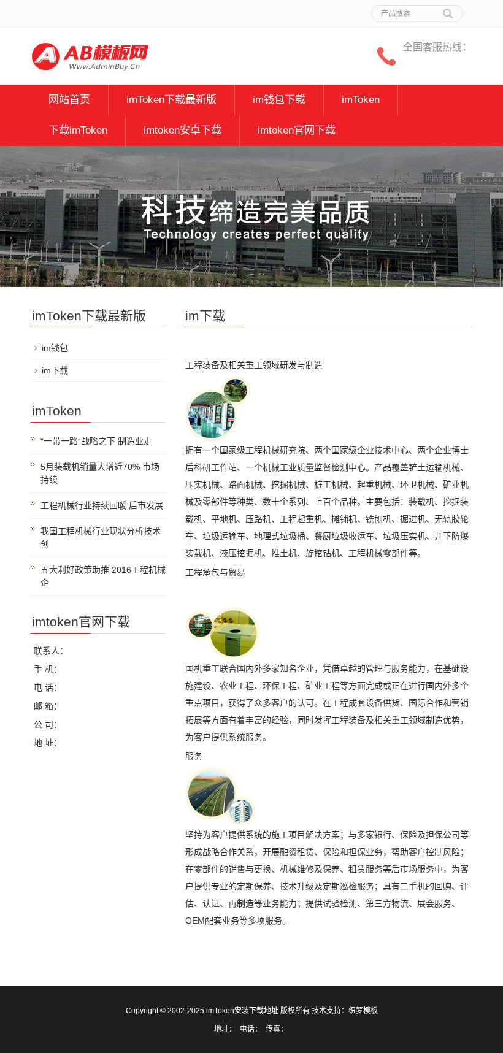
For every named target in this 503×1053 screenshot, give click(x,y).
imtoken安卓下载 (182, 130)
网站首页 (69, 99)
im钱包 (55, 348)
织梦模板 (363, 1010)
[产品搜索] (448, 9)
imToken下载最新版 (171, 99)
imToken (361, 99)
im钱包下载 (279, 99)
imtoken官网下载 (297, 130)
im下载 (55, 370)
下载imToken (77, 130)
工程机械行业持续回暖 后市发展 (101, 505)
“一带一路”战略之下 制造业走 (96, 441)
